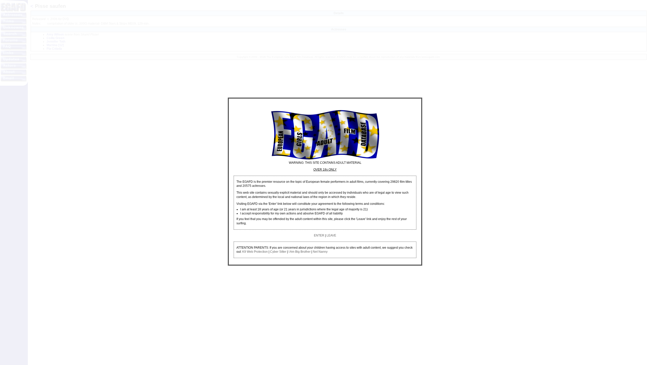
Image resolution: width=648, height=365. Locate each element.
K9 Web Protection (255, 251)
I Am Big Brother (300, 251)
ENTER (319, 235)
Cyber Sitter (278, 251)
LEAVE (331, 235)
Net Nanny (320, 251)
